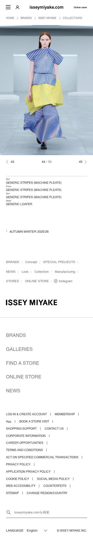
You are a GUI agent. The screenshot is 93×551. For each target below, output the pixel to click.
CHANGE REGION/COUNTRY (47, 493)
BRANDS (12, 262)
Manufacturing (65, 272)
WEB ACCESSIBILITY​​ (20, 486)
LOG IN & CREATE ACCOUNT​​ (26, 414)
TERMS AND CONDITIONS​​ (24, 450)
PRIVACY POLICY (18, 464)
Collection (41, 272)
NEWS (11, 272)
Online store (80, 7)
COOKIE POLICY (17, 479)
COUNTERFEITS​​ (54, 486)
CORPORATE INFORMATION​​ (26, 436)
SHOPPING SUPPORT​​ (21, 428)
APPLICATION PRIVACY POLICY (28, 471)
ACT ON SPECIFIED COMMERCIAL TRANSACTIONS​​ (42, 457)
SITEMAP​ (12, 493)
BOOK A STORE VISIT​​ (34, 421)
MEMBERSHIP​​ (65, 414)
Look (25, 272)
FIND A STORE (22, 363)
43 (12, 161)
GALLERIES (19, 349)
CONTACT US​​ (54, 428)
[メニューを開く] (8, 7)
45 (80, 161)
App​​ (8, 421)
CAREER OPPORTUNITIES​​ (24, 443)
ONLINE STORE (37, 281)
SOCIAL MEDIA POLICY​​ (53, 479)
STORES (12, 281)
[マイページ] (17, 7)
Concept (31, 262)
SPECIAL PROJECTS (59, 262)
